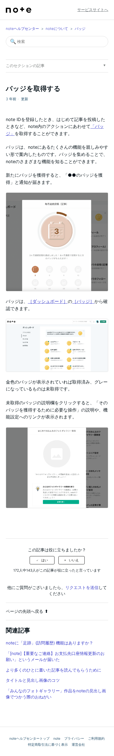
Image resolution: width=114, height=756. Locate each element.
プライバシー (74, 738)
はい (44, 560)
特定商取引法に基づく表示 (48, 744)
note (56, 738)
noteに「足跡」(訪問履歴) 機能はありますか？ (49, 643)
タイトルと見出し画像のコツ (33, 680)
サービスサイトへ (92, 9)
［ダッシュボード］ (48, 301)
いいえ (74, 560)
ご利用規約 (96, 738)
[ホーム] (18, 10)
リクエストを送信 (82, 587)
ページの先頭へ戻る (24, 611)
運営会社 (78, 744)
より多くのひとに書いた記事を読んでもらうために (53, 670)
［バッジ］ (83, 301)
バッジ (80, 28)
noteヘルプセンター (22, 28)
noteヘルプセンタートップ (29, 738)
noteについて (57, 28)
